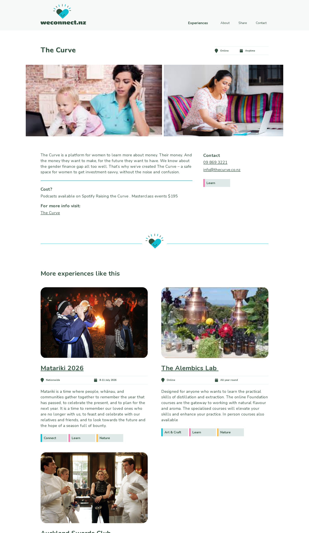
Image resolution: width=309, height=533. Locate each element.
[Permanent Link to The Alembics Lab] (214, 363)
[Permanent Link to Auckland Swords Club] (94, 528)
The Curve (50, 213)
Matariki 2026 (62, 368)
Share (243, 23)
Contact (261, 23)
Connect (50, 438)
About (225, 23)
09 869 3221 (215, 162)
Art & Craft (173, 432)
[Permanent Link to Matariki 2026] (94, 363)
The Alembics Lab (190, 368)
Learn (211, 183)
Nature (105, 438)
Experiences (198, 23)
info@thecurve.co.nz (222, 169)
